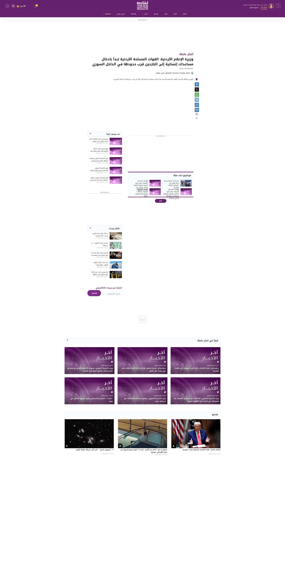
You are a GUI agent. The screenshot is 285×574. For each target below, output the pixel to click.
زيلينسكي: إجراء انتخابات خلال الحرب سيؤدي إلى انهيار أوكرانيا (99, 140)
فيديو (156, 13)
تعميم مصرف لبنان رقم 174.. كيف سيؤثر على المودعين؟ (99, 254)
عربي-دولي (121, 13)
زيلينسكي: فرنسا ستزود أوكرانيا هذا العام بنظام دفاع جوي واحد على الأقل (99, 149)
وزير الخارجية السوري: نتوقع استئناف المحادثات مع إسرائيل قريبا (98, 179)
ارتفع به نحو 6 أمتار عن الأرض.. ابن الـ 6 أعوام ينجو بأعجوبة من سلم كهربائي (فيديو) (143, 451)
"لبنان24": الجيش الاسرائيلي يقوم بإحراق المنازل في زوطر (91, 400)
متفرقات (108, 13)
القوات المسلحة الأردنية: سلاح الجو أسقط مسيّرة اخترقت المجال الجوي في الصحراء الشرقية (141, 185)
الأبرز (175, 13)
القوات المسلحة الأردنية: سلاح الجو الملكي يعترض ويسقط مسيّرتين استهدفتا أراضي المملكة (171, 193)
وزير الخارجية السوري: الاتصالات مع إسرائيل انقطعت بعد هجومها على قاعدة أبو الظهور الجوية (98, 169)
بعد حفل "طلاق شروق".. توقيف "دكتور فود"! (100, 263)
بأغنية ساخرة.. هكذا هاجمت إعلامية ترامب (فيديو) (201, 450)
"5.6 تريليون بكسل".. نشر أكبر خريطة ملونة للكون (95, 450)
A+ (196, 114)
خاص (146, 13)
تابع (160, 200)
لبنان (166, 13)
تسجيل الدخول (254, 7)
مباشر (185, 13)
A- (197, 118)
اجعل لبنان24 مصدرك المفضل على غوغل (173, 73)
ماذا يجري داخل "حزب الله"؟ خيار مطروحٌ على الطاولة (99, 273)
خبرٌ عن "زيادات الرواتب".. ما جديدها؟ (99, 244)
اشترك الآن (264, 7)
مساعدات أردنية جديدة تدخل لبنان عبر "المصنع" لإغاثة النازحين (171, 184)
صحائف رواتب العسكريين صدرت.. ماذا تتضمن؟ (100, 234)
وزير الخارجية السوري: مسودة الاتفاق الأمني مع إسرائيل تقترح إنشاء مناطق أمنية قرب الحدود (99, 159)
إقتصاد (133, 13)
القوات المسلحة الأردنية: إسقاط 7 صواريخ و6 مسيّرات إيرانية (141, 192)
